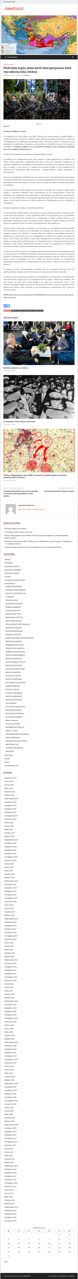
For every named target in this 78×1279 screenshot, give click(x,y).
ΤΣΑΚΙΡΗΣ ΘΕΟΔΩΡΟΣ (14, 748)
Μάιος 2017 (8, 1155)
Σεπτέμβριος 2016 (10, 1183)
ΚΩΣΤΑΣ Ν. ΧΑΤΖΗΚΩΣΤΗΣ (15, 593)
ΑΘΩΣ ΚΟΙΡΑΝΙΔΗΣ (12, 737)
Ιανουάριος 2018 (10, 1128)
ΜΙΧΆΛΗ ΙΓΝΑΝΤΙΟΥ (13, 672)
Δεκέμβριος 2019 (10, 1049)
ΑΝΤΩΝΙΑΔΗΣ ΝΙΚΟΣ (13, 710)
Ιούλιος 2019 (9, 1066)
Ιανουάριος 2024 (10, 884)
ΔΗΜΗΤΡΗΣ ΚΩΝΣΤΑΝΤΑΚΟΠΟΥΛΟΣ (19, 638)
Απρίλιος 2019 (9, 1076)
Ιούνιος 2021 (9, 987)
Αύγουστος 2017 (10, 1145)
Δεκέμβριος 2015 (10, 1210)
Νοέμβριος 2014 (10, 1214)
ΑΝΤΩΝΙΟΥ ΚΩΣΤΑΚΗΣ (14, 604)
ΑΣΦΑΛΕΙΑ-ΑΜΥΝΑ (8, 64)
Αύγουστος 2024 (10, 860)
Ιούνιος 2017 (9, 1152)
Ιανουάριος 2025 (10, 843)
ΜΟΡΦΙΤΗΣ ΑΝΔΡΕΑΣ (13, 641)
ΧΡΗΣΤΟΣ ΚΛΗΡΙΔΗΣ (13, 700)
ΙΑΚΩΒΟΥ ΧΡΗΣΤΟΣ (13, 635)
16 (69, 1243)
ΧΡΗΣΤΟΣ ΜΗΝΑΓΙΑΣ (13, 696)
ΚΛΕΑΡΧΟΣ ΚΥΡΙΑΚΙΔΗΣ (14, 713)
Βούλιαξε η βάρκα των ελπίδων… (16, 368)
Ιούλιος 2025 (9, 822)
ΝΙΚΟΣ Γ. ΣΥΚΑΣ (11, 731)
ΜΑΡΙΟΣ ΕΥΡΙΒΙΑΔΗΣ (13, 628)
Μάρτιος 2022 (9, 956)
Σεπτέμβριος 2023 (10, 898)
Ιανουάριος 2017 (10, 1169)
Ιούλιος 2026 (9, 781)
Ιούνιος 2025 (9, 826)
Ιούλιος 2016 (9, 1190)
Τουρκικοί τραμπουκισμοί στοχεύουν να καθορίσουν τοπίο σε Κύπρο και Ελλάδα (32, 547)
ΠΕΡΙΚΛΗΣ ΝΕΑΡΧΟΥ (13, 659)
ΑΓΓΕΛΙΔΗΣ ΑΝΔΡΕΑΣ (14, 717)
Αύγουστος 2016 (10, 1186)
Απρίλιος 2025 (9, 833)
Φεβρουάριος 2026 (11, 798)
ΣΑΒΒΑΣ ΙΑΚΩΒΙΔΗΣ (13, 607)
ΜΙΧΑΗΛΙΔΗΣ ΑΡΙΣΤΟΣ (14, 617)
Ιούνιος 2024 (9, 867)
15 (59, 1243)
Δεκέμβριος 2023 (10, 888)
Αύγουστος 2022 (10, 939)
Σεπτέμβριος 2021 (10, 977)
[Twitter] (8, 304)
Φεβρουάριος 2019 (11, 1083)
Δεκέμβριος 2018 (10, 1090)
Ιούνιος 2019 (9, 1070)
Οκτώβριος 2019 (10, 1056)
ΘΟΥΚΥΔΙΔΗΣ (28, 310)
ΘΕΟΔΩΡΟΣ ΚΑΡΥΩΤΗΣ (14, 645)
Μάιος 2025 (8, 829)
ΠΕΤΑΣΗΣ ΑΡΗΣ (11, 600)
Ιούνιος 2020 (9, 1028)
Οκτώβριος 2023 (10, 895)
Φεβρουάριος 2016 (11, 1207)
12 (29, 1243)
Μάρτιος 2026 (9, 795)
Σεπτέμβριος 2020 (10, 1018)
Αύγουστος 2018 (10, 1104)
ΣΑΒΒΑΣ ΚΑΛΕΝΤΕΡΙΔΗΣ (15, 652)
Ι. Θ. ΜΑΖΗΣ (9, 597)
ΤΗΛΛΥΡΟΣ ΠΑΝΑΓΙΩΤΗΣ (15, 707)
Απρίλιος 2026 (9, 792)
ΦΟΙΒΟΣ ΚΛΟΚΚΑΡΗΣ (13, 586)
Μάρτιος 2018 (9, 1121)
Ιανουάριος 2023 (10, 922)
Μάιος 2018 (8, 1114)
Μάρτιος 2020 (9, 1039)
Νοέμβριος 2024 (10, 850)
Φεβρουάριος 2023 (11, 919)
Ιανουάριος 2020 (10, 1046)
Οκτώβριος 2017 (10, 1138)
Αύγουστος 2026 (10, 778)
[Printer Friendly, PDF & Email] (39, 124)
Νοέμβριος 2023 (10, 891)
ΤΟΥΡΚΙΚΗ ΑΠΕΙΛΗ (11, 573)
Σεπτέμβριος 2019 (10, 1059)
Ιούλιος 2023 (9, 905)
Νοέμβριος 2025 (10, 809)
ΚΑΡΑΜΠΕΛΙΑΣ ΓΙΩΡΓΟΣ (14, 727)
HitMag (71, 1276)
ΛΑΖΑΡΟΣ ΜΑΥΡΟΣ (12, 610)
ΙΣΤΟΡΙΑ (7, 577)
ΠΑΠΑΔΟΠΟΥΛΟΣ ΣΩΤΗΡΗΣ (16, 741)
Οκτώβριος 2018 (10, 1097)
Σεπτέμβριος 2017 (10, 1142)
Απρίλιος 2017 (9, 1159)
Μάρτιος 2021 (9, 998)
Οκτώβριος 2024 (10, 853)
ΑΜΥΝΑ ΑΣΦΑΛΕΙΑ (17, 310)
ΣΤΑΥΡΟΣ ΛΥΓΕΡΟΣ (13, 676)
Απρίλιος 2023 (9, 912)
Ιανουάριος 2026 (10, 802)
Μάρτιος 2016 (9, 1203)
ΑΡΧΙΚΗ (7, 560)
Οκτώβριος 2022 (10, 932)
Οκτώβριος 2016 (10, 1179)
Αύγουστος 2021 (10, 980)
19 (29, 1248)
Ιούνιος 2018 (9, 1111)
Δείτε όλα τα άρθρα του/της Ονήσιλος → (32, 509)
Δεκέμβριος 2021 (10, 967)
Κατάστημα (8, 755)
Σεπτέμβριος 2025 (10, 816)
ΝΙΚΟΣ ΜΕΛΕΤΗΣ (12, 744)
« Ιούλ (5, 1262)
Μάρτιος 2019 (9, 1080)
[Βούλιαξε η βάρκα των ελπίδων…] (39, 344)
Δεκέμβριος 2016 (10, 1173)
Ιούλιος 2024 (9, 864)
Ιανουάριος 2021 (10, 1004)
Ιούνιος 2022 (9, 946)
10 (8, 1243)
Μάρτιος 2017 (9, 1162)
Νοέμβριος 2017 (10, 1135)
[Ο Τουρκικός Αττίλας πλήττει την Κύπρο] (39, 397)
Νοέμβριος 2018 (10, 1094)
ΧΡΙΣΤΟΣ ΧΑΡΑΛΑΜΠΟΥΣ (15, 655)
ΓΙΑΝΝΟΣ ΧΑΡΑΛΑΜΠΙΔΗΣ (15, 590)
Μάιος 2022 (8, 949)
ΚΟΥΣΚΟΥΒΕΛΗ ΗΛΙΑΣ (14, 631)
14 (49, 1243)
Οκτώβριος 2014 (10, 1217)
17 (8, 1248)
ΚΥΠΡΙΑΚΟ (8, 563)
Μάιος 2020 (8, 1032)
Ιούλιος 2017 (9, 1149)
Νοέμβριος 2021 (10, 970)
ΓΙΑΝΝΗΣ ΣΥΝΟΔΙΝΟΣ (13, 693)
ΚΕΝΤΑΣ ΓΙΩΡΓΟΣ (12, 689)
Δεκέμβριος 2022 (10, 925)
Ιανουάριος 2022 (10, 963)
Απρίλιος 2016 (9, 1200)
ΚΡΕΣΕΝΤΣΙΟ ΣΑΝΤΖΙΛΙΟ (15, 669)
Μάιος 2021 (8, 991)
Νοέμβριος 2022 (10, 929)
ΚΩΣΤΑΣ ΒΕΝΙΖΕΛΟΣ (13, 621)
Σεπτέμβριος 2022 (10, 936)
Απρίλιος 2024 (9, 874)
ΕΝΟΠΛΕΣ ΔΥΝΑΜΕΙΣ (12, 570)
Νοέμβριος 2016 (10, 1176)
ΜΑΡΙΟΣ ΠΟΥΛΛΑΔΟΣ (13, 665)
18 (19, 1248)
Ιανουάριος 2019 (10, 1087)
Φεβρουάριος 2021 (11, 1001)
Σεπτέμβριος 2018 (10, 1101)
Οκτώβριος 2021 (10, 974)
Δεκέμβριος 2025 (10, 805)
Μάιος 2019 (8, 1073)
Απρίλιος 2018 (9, 1118)
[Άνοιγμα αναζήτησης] (72, 57)
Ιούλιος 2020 (9, 1025)
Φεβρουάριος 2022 (11, 960)
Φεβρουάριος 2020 (11, 1042)
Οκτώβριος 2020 (10, 1015)
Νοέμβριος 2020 (10, 1011)
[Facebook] (5, 304)
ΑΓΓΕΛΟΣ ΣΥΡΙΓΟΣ (12, 724)
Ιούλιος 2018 (9, 1107)
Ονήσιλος (27, 75)
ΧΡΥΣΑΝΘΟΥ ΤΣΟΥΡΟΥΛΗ (15, 683)
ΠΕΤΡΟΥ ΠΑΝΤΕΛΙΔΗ (13, 679)
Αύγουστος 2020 (10, 1022)
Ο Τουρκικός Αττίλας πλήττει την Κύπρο (19, 421)
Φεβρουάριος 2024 (11, 881)
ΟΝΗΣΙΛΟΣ (14, 8)
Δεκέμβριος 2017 (10, 1131)
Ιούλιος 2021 (9, 984)
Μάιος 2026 (8, 788)
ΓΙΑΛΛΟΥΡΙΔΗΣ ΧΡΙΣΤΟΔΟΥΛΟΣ (17, 624)
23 (69, 1248)
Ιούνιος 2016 (9, 1193)
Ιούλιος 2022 (9, 943)
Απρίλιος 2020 (9, 1035)
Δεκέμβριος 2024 (10, 847)
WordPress (63, 1276)
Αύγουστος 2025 (10, 819)
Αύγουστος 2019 (10, 1063)
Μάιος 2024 (8, 871)
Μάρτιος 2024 (9, 877)
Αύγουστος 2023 (10, 901)
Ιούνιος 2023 (9, 908)
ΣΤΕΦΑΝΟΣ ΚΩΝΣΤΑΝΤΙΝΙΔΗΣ (17, 734)
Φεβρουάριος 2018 (11, 1125)
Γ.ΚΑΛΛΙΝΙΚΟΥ (11, 703)
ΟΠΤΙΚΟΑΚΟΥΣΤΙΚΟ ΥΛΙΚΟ (14, 580)
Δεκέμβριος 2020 (10, 1008)
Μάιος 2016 (8, 1197)
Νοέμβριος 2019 (10, 1052)
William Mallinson (11, 720)
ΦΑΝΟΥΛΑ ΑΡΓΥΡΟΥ (13, 614)
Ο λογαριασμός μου (11, 765)
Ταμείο (6, 762)
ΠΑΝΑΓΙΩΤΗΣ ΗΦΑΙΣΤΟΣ (15, 648)
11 (19, 1243)
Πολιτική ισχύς (38, 310)
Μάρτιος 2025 (9, 836)
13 (39, 1243)
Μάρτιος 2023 (9, 915)
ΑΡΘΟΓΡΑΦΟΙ (9, 584)
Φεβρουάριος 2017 (11, 1166)
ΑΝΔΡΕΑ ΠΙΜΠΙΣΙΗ (12, 686)
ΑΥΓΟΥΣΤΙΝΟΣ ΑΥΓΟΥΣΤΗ (15, 662)
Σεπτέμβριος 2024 (10, 857)
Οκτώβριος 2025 (10, 812)
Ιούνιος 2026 (9, 785)
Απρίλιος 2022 (9, 953)
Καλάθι (7, 759)
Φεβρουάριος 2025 (11, 840)
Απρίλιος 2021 (9, 994)
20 (39, 1248)
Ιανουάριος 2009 (10, 1221)
